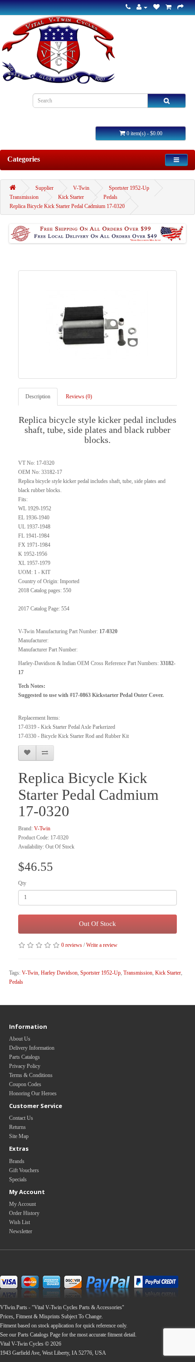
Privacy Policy (24, 1066)
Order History (24, 1213)
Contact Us (21, 1118)
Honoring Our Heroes (33, 1093)
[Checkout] (180, 7)
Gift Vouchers (24, 1170)
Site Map (19, 1136)
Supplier (44, 188)
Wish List (19, 1222)
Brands (16, 1161)
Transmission (24, 197)
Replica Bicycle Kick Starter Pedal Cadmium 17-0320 (67, 206)
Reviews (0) (79, 396)
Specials (18, 1179)
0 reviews (71, 945)
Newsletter (20, 1231)
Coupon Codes (25, 1084)
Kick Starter (71, 197)
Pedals (110, 197)
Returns (17, 1127)
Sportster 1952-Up (129, 188)
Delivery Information (31, 1048)
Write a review (101, 945)
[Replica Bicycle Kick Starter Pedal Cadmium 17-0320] (97, 324)
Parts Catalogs (24, 1057)
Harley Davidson (59, 973)
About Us (19, 1039)
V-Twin (81, 188)
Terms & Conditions (31, 1075)
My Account (22, 1204)
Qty (22, 883)
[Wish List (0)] (156, 7)
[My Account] (141, 7)
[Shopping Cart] (168, 7)
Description (37, 396)
